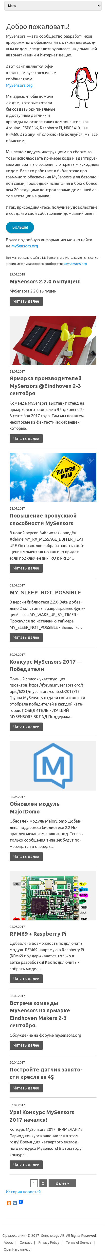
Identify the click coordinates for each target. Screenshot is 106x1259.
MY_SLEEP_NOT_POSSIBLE (45, 592)
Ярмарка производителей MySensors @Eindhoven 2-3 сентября (46, 385)
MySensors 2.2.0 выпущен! (45, 281)
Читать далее (26, 301)
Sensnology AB (53, 1236)
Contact (26, 1242)
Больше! (20, 227)
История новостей (23, 1192)
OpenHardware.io (17, 1249)
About (8, 1242)
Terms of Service (78, 1242)
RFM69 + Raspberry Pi (38, 934)
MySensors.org (19, 85)
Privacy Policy (48, 1242)
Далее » (62, 1183)
